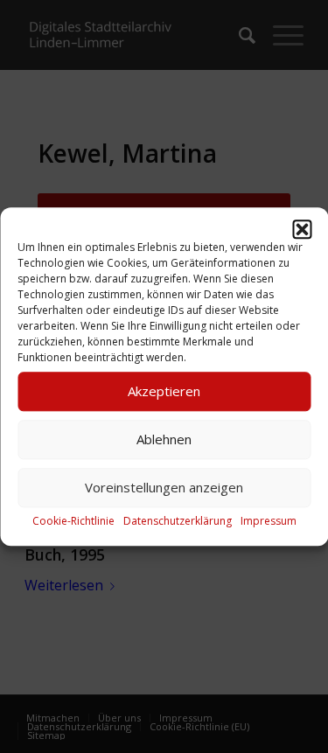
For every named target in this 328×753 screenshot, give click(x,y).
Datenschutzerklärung (177, 520)
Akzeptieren (164, 391)
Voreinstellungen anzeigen (164, 487)
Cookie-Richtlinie (73, 520)
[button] (302, 229)
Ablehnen (164, 439)
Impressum (269, 520)
